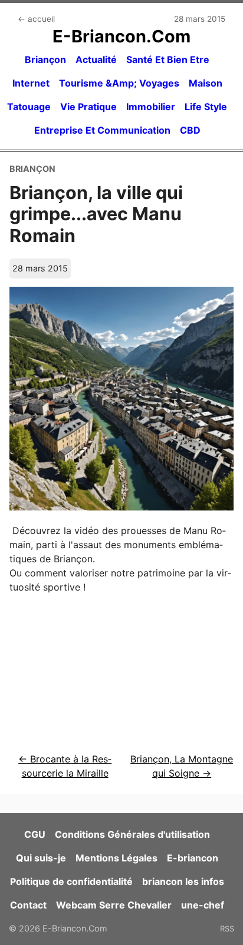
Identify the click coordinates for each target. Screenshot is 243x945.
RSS (227, 928)
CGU (34, 834)
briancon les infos (183, 881)
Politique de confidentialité (71, 881)
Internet (31, 83)
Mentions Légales (116, 858)
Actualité (96, 59)
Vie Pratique (88, 106)
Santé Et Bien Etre (167, 59)
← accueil (36, 19)
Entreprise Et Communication (102, 130)
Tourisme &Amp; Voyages (119, 83)
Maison (205, 83)
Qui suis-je (41, 858)
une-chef (202, 905)
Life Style (206, 106)
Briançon (45, 59)
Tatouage (29, 106)
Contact (28, 905)
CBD (190, 130)
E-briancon (192, 858)
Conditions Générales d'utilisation (132, 834)
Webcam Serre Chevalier (114, 905)
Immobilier (150, 106)
